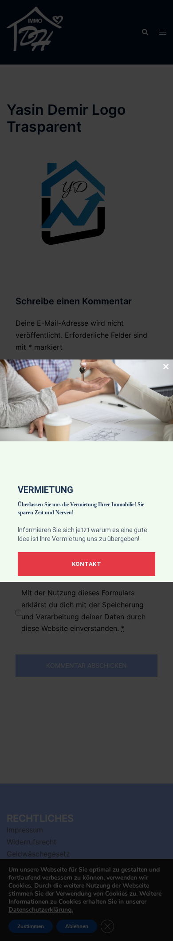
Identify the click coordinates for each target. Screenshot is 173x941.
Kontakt (87, 564)
